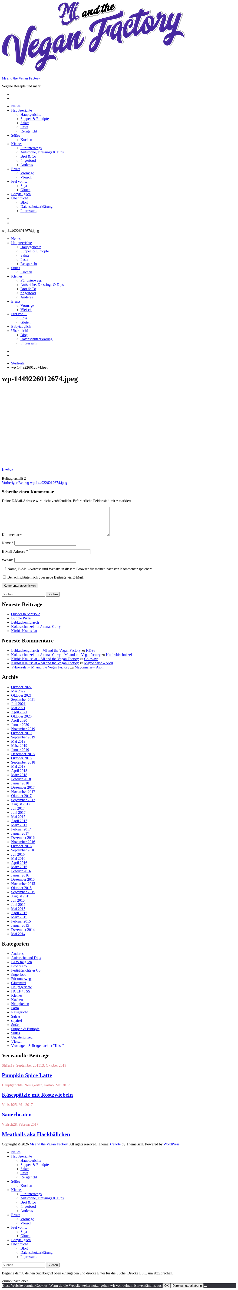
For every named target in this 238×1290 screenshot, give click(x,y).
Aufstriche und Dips (26, 958)
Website (7, 560)
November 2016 (23, 842)
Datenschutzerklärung (36, 206)
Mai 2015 (18, 909)
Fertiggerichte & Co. (26, 970)
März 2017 (19, 825)
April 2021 (19, 712)
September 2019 (23, 737)
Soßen (15, 1025)
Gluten (25, 190)
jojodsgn (7, 469)
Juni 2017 (18, 812)
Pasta (24, 127)
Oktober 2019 (21, 733)
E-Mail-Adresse (15, 551)
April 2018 (19, 771)
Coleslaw (91, 659)
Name (7, 543)
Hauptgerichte (21, 110)
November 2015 (23, 884)
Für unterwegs (31, 148)
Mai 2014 (18, 934)
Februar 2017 (21, 829)
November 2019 (23, 729)
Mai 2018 (18, 766)
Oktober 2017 (21, 796)
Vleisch (26, 177)
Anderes (26, 165)
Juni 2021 (18, 704)
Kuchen (26, 140)
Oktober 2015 (21, 888)
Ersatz (15, 169)
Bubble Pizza (21, 618)
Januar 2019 (20, 750)
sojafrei (16, 1020)
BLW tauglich (21, 962)
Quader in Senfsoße (25, 614)
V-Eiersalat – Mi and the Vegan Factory (40, 667)
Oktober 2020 (21, 716)
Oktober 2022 (21, 687)
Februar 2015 (21, 921)
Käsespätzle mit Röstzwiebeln (37, 1095)
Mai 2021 (18, 708)
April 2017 (19, 821)
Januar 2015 (20, 925)
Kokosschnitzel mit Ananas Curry (36, 626)
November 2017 (23, 792)
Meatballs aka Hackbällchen (36, 1134)
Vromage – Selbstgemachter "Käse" (37, 1046)
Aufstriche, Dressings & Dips (42, 152)
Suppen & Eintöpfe (34, 119)
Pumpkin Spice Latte (27, 1075)
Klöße (90, 650)
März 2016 (19, 867)
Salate (24, 123)
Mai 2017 (18, 817)
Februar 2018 (21, 779)
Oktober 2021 (21, 695)
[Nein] (205, 1286)
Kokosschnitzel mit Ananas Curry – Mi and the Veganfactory (56, 655)
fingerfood (28, 160)
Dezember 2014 (23, 930)
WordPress (171, 1144)
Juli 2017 (18, 808)
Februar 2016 (21, 871)
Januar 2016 (20, 875)
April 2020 (19, 720)
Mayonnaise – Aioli (98, 663)
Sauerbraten (17, 1114)
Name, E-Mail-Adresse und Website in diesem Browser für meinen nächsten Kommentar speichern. (80, 569)
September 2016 (23, 850)
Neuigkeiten (20, 1004)
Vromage (27, 173)
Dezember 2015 (23, 879)
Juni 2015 (18, 904)
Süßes (15, 135)
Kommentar (12, 535)
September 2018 (23, 762)
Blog (24, 202)
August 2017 (20, 804)
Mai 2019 (18, 741)
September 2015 (23, 892)
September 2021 (23, 699)
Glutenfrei (18, 983)
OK (166, 1285)
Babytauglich (21, 194)
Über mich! (19, 198)
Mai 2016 (18, 858)
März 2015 (19, 917)
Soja (23, 186)
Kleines (16, 144)
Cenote (115, 1144)
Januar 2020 (20, 725)
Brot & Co (28, 156)
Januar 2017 (20, 833)
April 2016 (19, 863)
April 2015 (19, 913)
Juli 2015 (18, 900)
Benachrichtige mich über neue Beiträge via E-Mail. (45, 577)
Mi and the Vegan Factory (21, 78)
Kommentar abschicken (20, 585)
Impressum (28, 211)
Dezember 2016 (23, 838)
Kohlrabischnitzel (119, 655)
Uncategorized (22, 1037)
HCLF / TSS (20, 991)
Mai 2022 (18, 691)
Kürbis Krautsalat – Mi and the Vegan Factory (45, 659)
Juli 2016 (18, 854)
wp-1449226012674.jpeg (34, 483)
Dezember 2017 (23, 787)
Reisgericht (28, 131)
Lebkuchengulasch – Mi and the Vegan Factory (46, 650)
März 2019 (19, 746)
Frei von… (19, 181)
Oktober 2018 (21, 758)
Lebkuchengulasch (25, 622)
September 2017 (23, 800)
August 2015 (20, 896)
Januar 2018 (20, 783)
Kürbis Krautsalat (24, 631)
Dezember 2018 (23, 754)
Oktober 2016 (21, 846)
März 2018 (19, 775)
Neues (15, 106)
